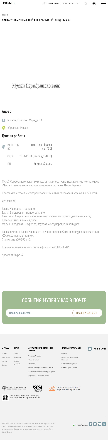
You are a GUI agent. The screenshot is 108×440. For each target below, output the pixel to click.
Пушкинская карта (71, 3)
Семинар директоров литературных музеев (40, 368)
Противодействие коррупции (69, 364)
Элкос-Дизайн (7, 432)
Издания (16, 353)
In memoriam (6, 357)
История (4, 353)
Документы (64, 353)
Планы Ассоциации (33, 360)
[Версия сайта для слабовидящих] (94, 3)
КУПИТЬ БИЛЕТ (100, 349)
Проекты (4, 361)
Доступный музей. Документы (69, 368)
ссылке (37, 398)
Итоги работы (32, 364)
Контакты (4, 365)
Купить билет (53, 3)
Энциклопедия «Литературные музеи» (39, 376)
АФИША (5, 15)
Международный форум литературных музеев (41, 372)
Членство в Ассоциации (35, 356)
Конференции (17, 357)
